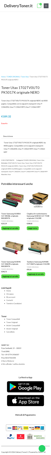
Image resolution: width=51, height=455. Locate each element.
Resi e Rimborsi (8, 361)
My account (10, 297)
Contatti (9, 300)
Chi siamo (10, 294)
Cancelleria (10, 332)
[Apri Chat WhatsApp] (42, 448)
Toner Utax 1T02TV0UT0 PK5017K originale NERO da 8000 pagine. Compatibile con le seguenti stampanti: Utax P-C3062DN (21, 169)
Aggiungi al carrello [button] (10, 228)
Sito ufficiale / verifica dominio (13, 364)
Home (3, 77)
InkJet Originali (12, 329)
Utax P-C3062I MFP (27, 171)
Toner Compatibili (13, 319)
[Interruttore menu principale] (46, 5)
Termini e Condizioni (14, 303)
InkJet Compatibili (13, 325)
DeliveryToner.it (18, 5)
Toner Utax (25, 77)
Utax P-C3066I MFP (41, 171)
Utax (9, 174)
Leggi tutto (32, 228)
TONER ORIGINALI (13, 77)
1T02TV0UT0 (12, 163)
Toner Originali (12, 322)
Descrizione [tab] (8, 136)
